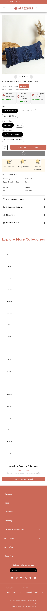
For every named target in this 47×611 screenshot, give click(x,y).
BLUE (19, 125)
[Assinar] (34, 570)
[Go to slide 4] (24, 76)
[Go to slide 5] (26, 76)
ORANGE (7, 125)
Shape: (27, 187)
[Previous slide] (15, 77)
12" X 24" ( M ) (27, 111)
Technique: (7, 179)
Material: (28, 179)
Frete (14, 89)
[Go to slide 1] (19, 76)
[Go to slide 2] (20, 76)
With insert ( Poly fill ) (13, 139)
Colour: (6, 187)
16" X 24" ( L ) (10, 116)
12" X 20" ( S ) (10, 111)
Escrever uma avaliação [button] (23, 479)
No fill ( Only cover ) (12, 134)
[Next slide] (31, 77)
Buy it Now (31, 154)
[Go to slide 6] (27, 76)
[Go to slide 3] (22, 76)
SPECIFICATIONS (9, 175)
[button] (4, 8)
